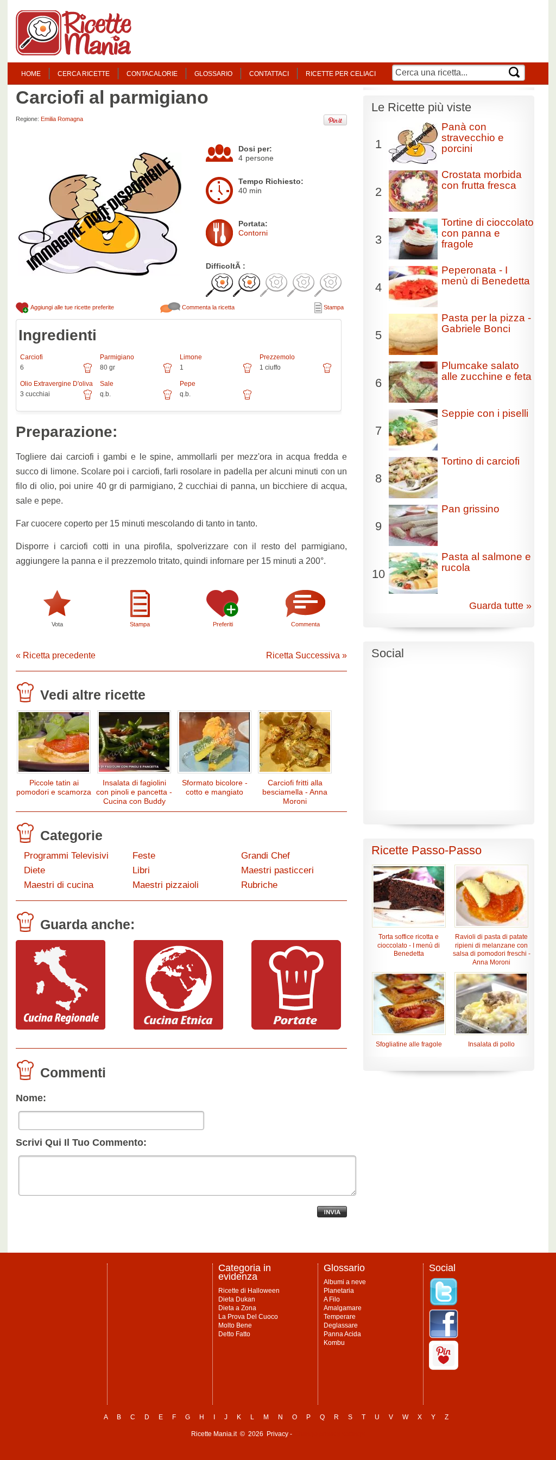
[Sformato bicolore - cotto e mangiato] (214, 744)
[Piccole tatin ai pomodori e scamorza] (54, 744)
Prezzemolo (277, 357)
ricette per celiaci (341, 74)
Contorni (253, 232)
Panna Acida (342, 1334)
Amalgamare (343, 1308)
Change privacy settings (329, 1434)
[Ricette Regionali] (60, 1027)
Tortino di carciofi (480, 461)
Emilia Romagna (62, 119)
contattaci (269, 74)
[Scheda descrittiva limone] (247, 372)
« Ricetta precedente (56, 655)
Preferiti (223, 624)
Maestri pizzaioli (165, 885)
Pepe (187, 384)
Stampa (333, 307)
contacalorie (152, 74)
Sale (106, 384)
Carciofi (31, 357)
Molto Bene (235, 1325)
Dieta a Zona (237, 1308)
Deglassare (341, 1325)
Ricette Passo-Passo (426, 850)
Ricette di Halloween (249, 1290)
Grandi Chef (265, 855)
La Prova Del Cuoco (248, 1317)
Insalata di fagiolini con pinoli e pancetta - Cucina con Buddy (134, 791)
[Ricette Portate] (296, 1027)
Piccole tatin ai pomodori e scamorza (53, 787)
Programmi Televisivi (66, 855)
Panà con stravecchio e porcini (472, 137)
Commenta (305, 624)
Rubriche (259, 885)
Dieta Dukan (236, 1299)
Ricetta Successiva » (306, 655)
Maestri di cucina (58, 885)
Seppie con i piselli (484, 413)
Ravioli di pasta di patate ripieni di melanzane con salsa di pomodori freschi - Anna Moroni (491, 950)
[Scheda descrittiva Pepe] (247, 398)
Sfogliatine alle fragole (409, 1044)
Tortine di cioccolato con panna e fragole (487, 233)
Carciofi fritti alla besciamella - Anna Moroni (294, 791)
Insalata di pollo (491, 1044)
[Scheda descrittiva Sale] (167, 398)
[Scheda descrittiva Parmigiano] (167, 372)
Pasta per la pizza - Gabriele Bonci (486, 323)
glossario (213, 74)
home (31, 74)
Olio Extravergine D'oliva (56, 384)
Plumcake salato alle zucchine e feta (486, 371)
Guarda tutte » (500, 605)
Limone (191, 357)
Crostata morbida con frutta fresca (481, 180)
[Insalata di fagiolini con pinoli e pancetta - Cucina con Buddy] (134, 744)
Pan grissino (470, 509)
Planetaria (339, 1290)
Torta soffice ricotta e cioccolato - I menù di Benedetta (408, 945)
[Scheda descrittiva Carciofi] (88, 372)
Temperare (340, 1317)
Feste (143, 855)
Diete (34, 870)
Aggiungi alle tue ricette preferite (71, 307)
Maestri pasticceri (277, 870)
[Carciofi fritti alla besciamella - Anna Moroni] (295, 744)
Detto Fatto (234, 1334)
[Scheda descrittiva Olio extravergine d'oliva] (88, 398)
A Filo (332, 1299)
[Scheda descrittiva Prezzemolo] (327, 372)
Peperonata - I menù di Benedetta (485, 275)
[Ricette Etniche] (178, 1027)
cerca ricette (84, 74)
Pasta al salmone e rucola (486, 562)
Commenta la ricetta (207, 307)
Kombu (334, 1343)
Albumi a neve (345, 1282)
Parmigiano (117, 357)
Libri (141, 870)
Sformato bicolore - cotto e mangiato (215, 787)
